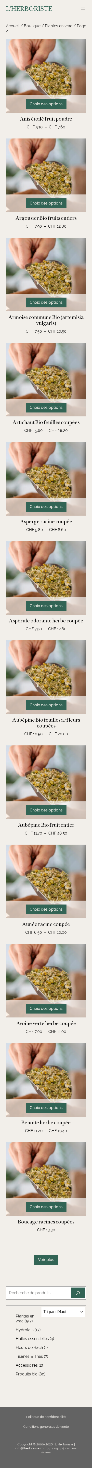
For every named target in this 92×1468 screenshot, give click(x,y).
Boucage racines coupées (46, 1222)
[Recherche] (78, 1293)
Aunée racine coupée (46, 924)
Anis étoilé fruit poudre (46, 119)
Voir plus (46, 1259)
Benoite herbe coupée (46, 1122)
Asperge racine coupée (46, 521)
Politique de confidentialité (46, 1417)
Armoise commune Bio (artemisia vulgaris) (46, 320)
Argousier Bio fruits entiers (46, 218)
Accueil (12, 26)
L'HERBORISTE (29, 9)
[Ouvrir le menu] (83, 9)
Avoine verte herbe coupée (46, 1023)
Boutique (32, 26)
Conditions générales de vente (46, 1426)
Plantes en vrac (58, 26)
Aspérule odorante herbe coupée (46, 621)
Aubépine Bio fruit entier (46, 825)
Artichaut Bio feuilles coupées (46, 422)
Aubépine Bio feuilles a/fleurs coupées (46, 723)
